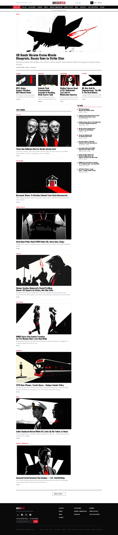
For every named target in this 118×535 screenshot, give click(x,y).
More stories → (59, 494)
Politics (24, 7)
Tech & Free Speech (93, 7)
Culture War (32, 7)
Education (83, 7)
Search (69, 529)
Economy (39, 7)
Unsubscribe (81, 529)
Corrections (57, 529)
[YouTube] (30, 515)
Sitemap (88, 529)
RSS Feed (74, 529)
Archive (64, 529)
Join (35, 521)
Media (76, 7)
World (46, 7)
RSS (95, 2)
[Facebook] (22, 515)
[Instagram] (26, 515)
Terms (51, 529)
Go (91, 2)
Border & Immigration (56, 7)
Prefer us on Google (96, 529)
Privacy (46, 529)
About (100, 2)
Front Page (17, 7)
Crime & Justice (68, 7)
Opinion (102, 7)
